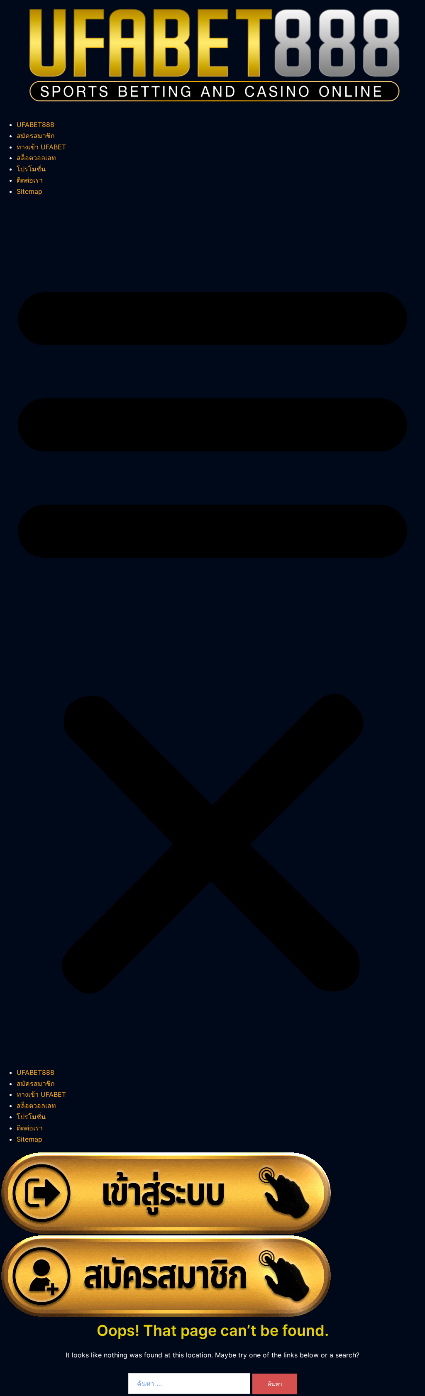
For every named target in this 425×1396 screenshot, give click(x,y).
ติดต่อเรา (30, 180)
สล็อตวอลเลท (36, 158)
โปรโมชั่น (31, 169)
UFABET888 (35, 124)
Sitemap (29, 191)
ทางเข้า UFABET (41, 147)
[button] (212, 632)
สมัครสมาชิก (36, 136)
